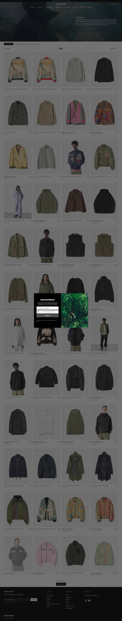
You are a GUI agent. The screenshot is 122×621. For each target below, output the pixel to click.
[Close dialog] (86, 295)
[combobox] (39, 311)
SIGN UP (47, 315)
